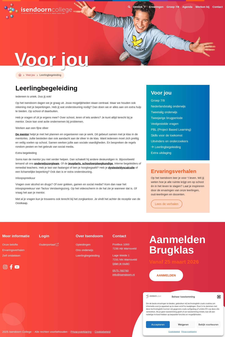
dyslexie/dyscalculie (121, 167)
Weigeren (183, 324)
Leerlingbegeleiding (168, 147)
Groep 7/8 (158, 100)
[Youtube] (17, 267)
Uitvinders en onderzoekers (169, 141)
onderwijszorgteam (46, 163)
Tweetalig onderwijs (164, 112)
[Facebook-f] (11, 267)
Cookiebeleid (174, 331)
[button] (218, 296)
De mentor (22, 134)
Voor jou (30, 75)
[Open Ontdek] (144, 7)
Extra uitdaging (161, 153)
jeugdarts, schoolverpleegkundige (90, 163)
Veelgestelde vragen (164, 123)
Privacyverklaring (189, 331)
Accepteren (158, 324)
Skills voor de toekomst (166, 135)
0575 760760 (120, 270)
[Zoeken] (129, 7)
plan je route (121, 263)
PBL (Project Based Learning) (171, 129)
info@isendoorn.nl (123, 274)
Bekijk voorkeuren (208, 324)
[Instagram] (5, 267)
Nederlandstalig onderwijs (168, 106)
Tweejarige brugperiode (167, 118)
